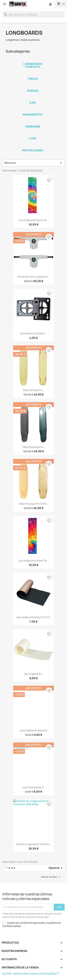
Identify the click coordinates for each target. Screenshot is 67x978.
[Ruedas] (32, 86)
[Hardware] (32, 122)
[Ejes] (32, 98)
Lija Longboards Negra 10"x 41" (33, 617)
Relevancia (33, 163)
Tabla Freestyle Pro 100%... (33, 503)
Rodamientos (33, 114)
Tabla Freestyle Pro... (33, 447)
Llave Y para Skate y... (33, 787)
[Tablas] (32, 74)
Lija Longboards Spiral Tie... (34, 220)
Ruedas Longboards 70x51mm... (33, 844)
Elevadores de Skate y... (33, 333)
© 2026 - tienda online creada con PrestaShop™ (30, 973)
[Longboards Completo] (32, 59)
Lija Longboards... (33, 673)
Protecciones (32, 150)
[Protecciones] (32, 146)
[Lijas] (32, 134)
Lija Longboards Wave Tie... (34, 560)
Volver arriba (51, 877)
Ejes (33, 102)
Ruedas (32, 90)
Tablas (33, 78)
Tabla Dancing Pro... (33, 390)
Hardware (32, 126)
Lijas (32, 138)
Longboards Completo (32, 65)
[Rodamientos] (32, 110)
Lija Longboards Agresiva (33, 730)
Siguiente (56, 868)
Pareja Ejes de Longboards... (34, 276)
